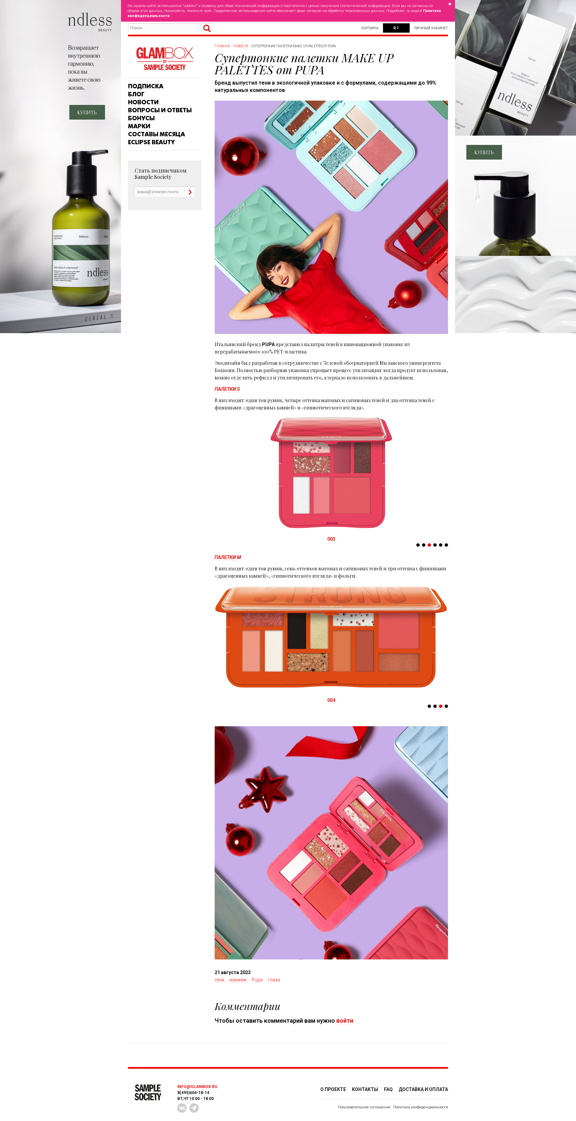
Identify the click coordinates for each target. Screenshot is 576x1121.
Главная (222, 46)
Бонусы (141, 118)
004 (331, 700)
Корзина (370, 28)
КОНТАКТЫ (365, 1089)
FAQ (388, 1089)
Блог (136, 94)
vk (182, 1108)
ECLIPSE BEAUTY (151, 142)
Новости (143, 102)
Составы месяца (156, 134)
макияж (238, 979)
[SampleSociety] (164, 59)
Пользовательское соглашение (364, 1107)
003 (331, 539)
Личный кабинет (431, 28)
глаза (274, 979)
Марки (139, 126)
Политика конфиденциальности (420, 1107)
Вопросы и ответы (160, 110)
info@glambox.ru (197, 1086)
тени (219, 979)
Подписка (145, 86)
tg (194, 1108)
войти (344, 1020)
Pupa (257, 979)
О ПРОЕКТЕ (333, 1089)
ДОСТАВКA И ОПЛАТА (423, 1089)
